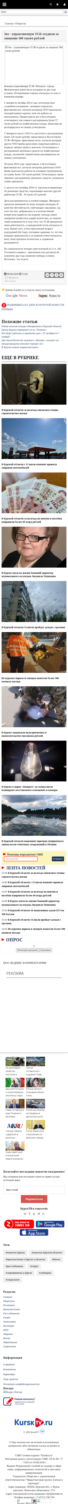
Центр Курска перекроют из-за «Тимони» (24, 329)
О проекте (9, 1364)
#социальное (12, 1279)
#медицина (45, 1272)
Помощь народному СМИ (24, 854)
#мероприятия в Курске (19, 1272)
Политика (9, 1305)
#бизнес (56, 1259)
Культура (8, 1325)
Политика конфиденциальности (21, 1384)
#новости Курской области (47, 1252)
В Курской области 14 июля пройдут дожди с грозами (33, 627)
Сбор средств (10, 1379)
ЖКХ (5, 1329)
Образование (10, 1342)
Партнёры (9, 1374)
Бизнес (6, 1338)
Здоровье (8, 1334)
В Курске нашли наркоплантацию (20, 347)
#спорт (34, 1266)
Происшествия (11, 1309)
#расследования (14, 1266)
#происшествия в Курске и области (25, 1259)
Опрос (13, 940)
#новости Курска (15, 1252)
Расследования (11, 1313)
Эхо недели (22, 259)
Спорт (6, 1317)
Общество (20, 23)
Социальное (9, 1346)
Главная (9, 23)
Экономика (9, 1321)
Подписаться (34, 1199)
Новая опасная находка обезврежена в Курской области (32, 326)
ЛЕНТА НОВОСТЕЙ (25, 868)
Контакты (9, 1369)
